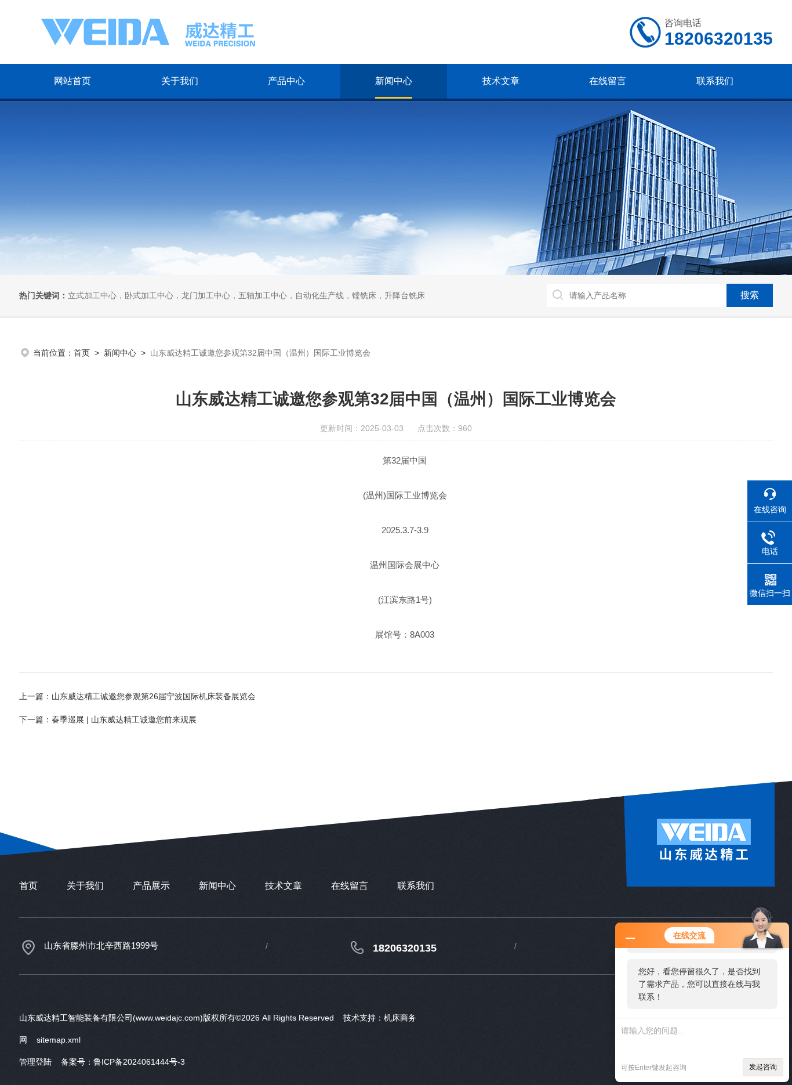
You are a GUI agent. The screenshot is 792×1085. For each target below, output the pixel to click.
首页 (82, 352)
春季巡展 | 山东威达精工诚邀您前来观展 (124, 719)
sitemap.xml (59, 1039)
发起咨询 (763, 1067)
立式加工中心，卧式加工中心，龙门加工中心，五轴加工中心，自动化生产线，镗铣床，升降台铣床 (246, 295)
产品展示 (151, 886)
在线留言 (607, 81)
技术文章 (500, 81)
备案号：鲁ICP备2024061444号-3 (123, 1061)
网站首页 (72, 81)
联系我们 (714, 81)
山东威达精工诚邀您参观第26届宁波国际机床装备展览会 (154, 696)
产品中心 (286, 81)
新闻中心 (393, 81)
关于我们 (179, 81)
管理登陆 (35, 1061)
